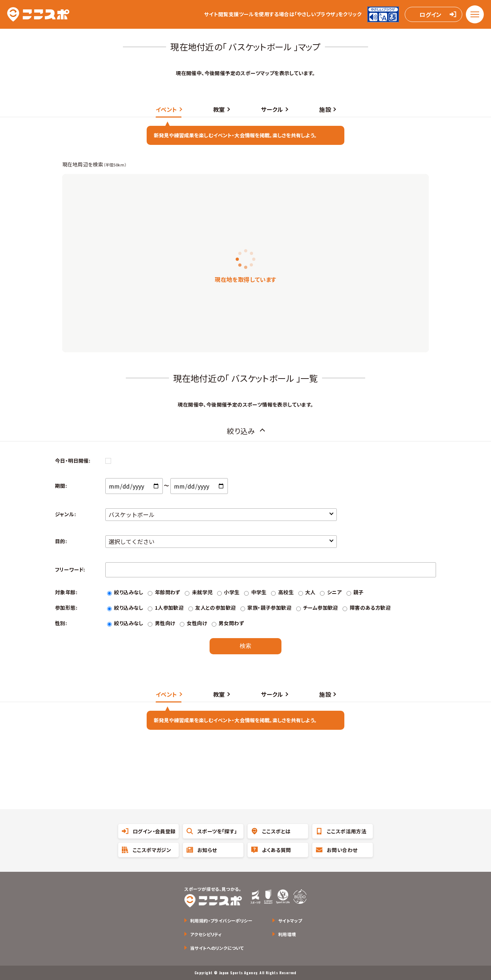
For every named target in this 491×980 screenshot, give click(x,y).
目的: (61, 541)
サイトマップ (290, 920)
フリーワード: (70, 569)
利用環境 (287, 934)
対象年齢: (66, 592)
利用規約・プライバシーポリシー (221, 920)
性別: (61, 623)
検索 (245, 646)
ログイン (430, 14)
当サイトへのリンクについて (217, 948)
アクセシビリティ (206, 934)
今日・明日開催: (72, 460)
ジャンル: (65, 514)
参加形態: (66, 607)
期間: (61, 485)
